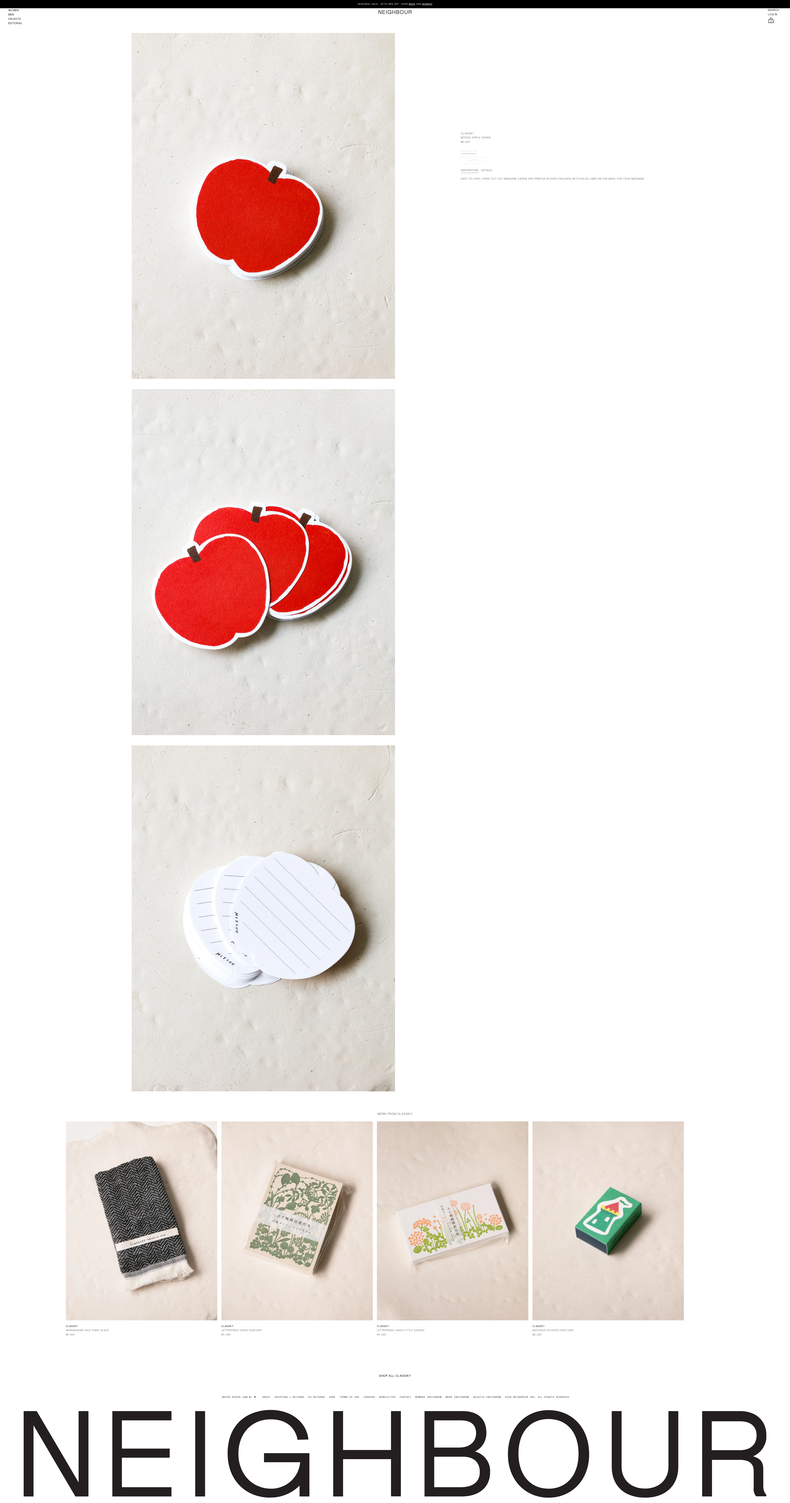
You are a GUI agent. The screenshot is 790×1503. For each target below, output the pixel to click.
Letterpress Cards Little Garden (400, 1330)
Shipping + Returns (289, 1397)
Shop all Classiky (395, 1375)
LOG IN (772, 14)
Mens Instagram (457, 1397)
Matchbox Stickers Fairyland (553, 1330)
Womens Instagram (428, 1397)
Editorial (15, 23)
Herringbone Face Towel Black (87, 1330)
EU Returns (316, 1397)
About (266, 1397)
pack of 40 (469, 151)
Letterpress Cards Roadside (241, 1330)
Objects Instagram (487, 1397)
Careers (369, 1397)
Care (332, 1397)
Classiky (468, 133)
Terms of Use (349, 1397)
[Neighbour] (395, 12)
